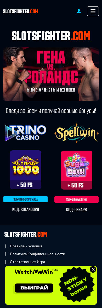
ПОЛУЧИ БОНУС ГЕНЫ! (77, 199)
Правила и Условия (26, 246)
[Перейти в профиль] (79, 10)
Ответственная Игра (27, 261)
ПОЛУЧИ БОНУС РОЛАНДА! (25, 199)
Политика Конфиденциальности (37, 254)
